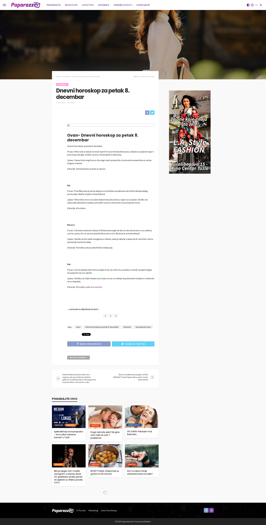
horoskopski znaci (143, 327)
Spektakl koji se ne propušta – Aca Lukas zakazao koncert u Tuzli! (68, 434)
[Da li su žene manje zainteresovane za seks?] (142, 455)
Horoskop (143, 5)
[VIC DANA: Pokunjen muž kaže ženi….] (142, 416)
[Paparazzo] (63, 510)
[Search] (261, 5)
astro (78, 327)
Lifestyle (88, 5)
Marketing (93, 510)
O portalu (81, 510)
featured (127, 327)
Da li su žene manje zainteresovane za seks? (140, 472)
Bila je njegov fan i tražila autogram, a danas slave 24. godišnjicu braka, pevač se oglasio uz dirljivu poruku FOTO (68, 477)
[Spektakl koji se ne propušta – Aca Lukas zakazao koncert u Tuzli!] (69, 416)
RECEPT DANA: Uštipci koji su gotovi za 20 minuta (104, 472)
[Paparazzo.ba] (25, 5)
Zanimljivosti (123, 5)
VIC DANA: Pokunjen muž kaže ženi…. (139, 433)
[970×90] (110, 127)
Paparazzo (54, 5)
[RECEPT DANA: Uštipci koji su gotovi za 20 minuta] (105, 455)
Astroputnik (96, 287)
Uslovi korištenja (109, 510)
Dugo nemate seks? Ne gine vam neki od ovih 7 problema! (105, 435)
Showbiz (103, 5)
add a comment (79, 357)
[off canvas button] (4, 5)
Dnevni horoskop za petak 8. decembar (102, 327)
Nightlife (71, 5)
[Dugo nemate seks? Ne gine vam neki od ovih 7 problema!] (105, 417)
